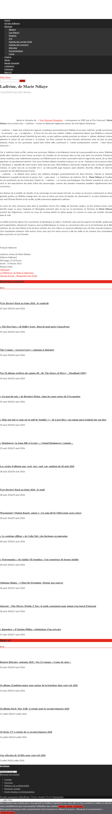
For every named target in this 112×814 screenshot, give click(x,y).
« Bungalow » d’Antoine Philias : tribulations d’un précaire (30, 629)
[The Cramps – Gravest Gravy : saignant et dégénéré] (6, 344)
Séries (7, 60)
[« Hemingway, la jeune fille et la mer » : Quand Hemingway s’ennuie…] (6, 437)
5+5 (10, 39)
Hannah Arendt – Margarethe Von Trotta (18, 276)
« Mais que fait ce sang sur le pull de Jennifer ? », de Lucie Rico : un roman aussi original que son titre (53, 419)
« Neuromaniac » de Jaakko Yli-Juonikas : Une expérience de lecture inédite (39, 559)
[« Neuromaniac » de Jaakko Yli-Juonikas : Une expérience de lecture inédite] (6, 554)
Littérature (9, 66)
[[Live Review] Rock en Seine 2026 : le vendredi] (6, 298)
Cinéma (7, 57)
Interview (13, 48)
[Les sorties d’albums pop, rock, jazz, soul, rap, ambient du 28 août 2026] (6, 461)
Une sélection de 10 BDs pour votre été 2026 (23, 755)
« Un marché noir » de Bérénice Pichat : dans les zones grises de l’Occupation (40, 396)
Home (7, 20)
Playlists (12, 35)
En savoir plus (78, 806)
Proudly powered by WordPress (14, 797)
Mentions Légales (12, 789)
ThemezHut (57, 797)
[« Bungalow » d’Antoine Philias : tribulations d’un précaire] (6, 624)
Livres (11, 54)
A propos (8, 783)
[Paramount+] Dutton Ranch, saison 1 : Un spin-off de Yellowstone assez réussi (40, 512)
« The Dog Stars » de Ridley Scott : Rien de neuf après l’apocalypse (35, 326)
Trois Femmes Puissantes (51, 120)
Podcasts (8, 69)
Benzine (27, 92)
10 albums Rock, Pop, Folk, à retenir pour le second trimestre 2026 (34, 708)
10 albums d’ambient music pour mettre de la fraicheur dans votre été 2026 (39, 685)
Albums (12, 29)
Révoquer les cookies (9, 775)
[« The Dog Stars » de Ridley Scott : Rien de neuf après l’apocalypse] (6, 321)
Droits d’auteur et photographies (19, 792)
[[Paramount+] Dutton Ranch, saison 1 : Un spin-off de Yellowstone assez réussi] (6, 507)
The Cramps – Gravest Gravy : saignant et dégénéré (27, 349)
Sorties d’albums (12, 23)
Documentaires (16, 51)
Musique (8, 26)
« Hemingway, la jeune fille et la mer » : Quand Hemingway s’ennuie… (36, 443)
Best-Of (8, 72)
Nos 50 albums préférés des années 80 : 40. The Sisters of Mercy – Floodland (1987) (43, 373)
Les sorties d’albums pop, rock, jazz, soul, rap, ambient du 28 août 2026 (37, 466)
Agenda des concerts (18, 45)
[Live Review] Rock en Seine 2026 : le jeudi (22, 489)
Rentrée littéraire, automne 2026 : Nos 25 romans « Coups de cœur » (35, 662)
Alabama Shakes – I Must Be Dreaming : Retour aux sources (31, 582)
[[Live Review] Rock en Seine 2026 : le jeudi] (6, 484)
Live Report (14, 32)
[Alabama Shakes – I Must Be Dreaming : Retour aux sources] (6, 577)
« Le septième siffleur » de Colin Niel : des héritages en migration (33, 536)
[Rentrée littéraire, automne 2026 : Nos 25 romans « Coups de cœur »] (6, 657)
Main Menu (5, 78)
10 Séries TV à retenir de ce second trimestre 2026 (26, 732)
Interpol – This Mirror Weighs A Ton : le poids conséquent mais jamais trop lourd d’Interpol (48, 606)
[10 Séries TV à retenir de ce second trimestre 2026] (6, 726)
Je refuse (69, 806)
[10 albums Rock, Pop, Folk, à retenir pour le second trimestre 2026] (6, 703)
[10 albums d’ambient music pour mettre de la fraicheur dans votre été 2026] (6, 680)
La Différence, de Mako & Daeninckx (17, 273)
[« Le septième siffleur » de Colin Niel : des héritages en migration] (6, 531)
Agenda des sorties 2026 (20, 42)
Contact (8, 780)
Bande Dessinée (11, 63)
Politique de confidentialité (16, 786)
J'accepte (62, 806)
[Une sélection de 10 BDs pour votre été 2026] (6, 750)
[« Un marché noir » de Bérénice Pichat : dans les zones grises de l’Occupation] (6, 391)
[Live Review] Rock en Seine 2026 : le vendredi (24, 303)
